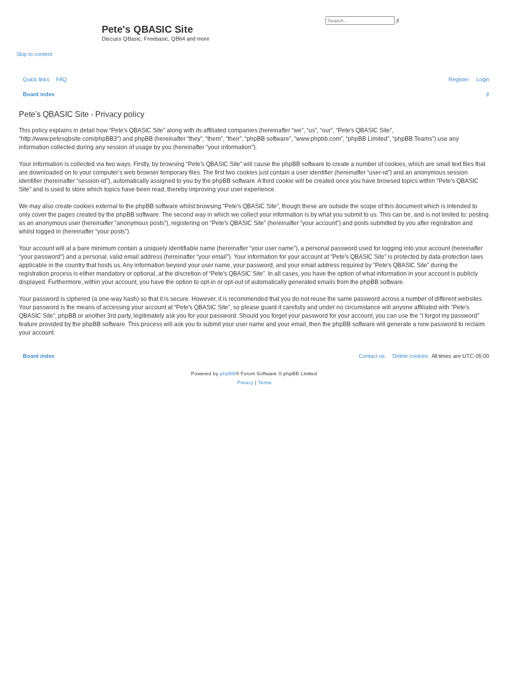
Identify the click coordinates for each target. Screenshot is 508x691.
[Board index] (59, 32)
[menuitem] (59, 79)
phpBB (228, 373)
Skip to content (34, 54)
